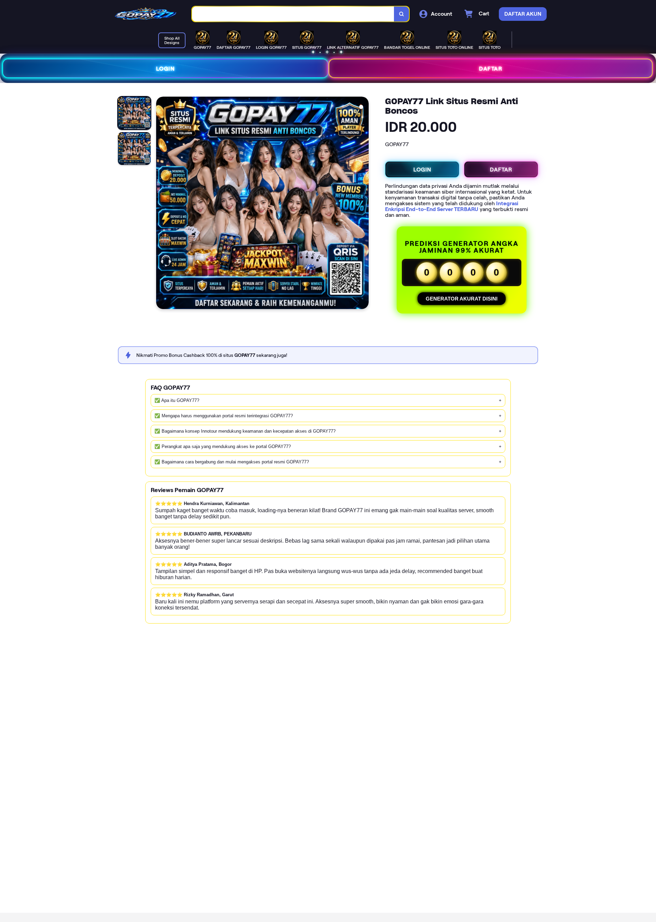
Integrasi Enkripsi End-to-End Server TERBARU (451, 206)
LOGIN (165, 68)
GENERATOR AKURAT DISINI (461, 299)
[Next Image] (363, 204)
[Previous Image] (161, 204)
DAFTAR (490, 68)
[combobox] (293, 14)
